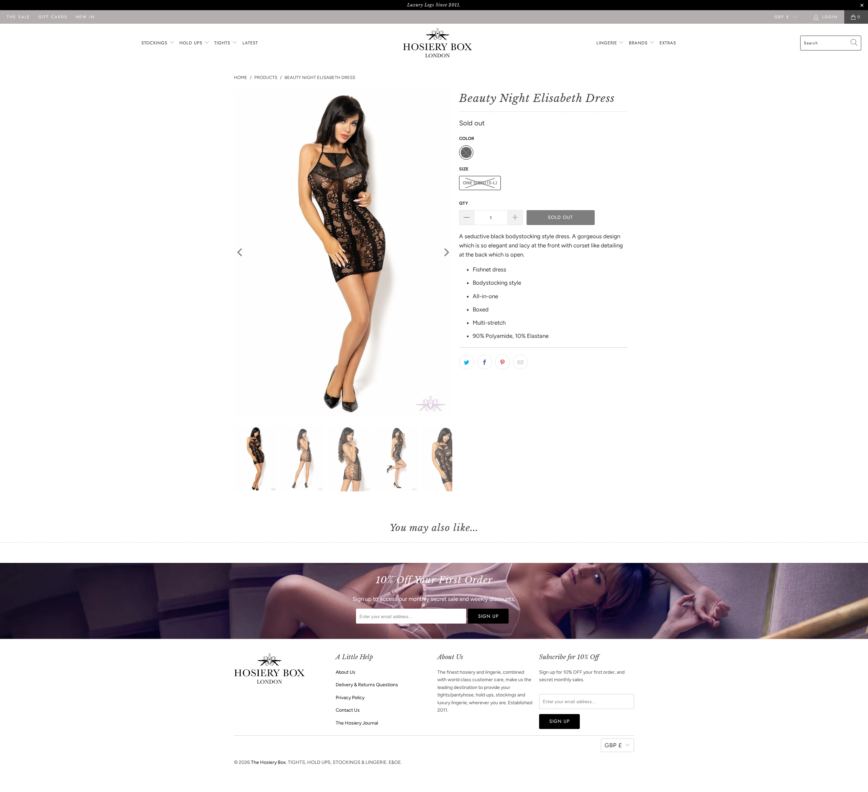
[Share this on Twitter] (466, 361)
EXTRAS (667, 43)
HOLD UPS (191, 43)
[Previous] (240, 252)
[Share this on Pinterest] (502, 361)
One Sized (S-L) (480, 182)
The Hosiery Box (268, 762)
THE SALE (18, 17)
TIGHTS (223, 43)
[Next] (446, 252)
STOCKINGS (155, 43)
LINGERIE (607, 43)
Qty (463, 203)
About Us (345, 672)
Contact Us (348, 710)
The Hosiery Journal (357, 723)
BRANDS (638, 43)
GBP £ (781, 17)
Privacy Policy (350, 697)
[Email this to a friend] (520, 361)
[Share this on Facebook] (484, 361)
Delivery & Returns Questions (367, 685)
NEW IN (85, 17)
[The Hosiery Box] (437, 43)
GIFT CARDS (52, 17)
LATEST (250, 43)
